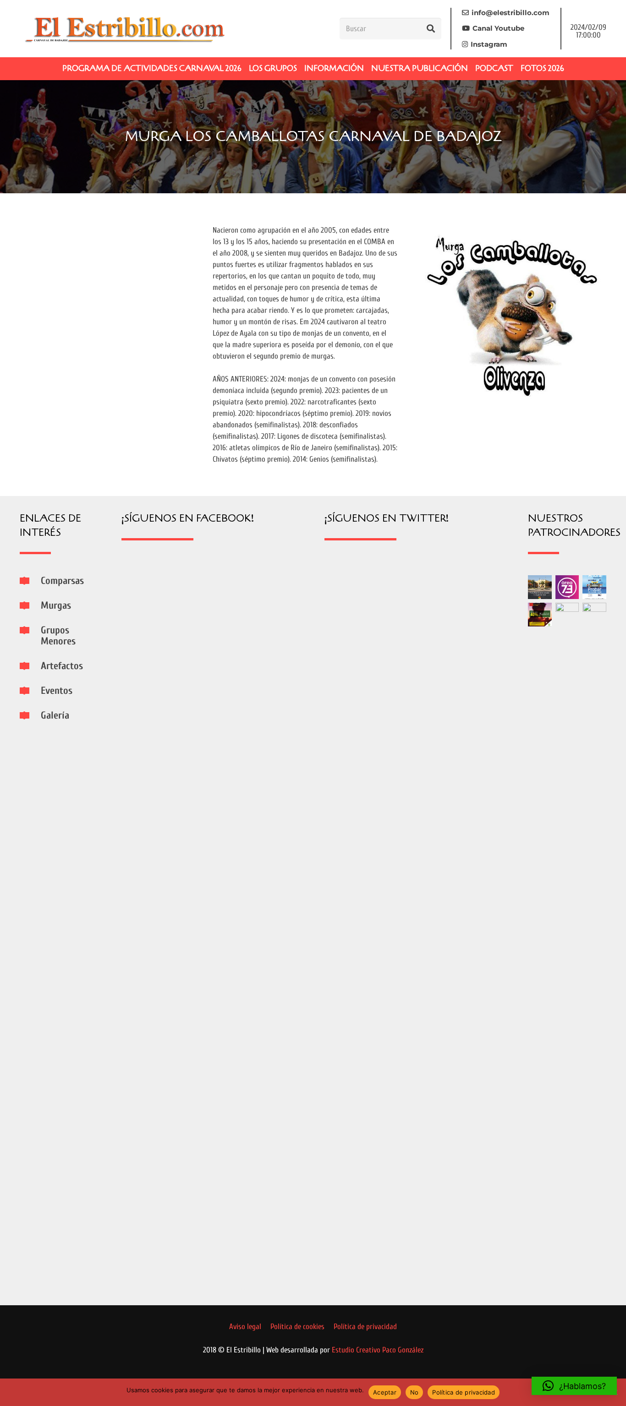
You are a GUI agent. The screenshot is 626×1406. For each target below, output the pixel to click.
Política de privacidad (463, 1392)
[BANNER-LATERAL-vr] (540, 614)
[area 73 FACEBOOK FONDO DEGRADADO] (567, 587)
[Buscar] (431, 28)
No (414, 1392)
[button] (574, 1386)
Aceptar (384, 1392)
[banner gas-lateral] (594, 587)
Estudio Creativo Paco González (377, 1350)
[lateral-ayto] (567, 946)
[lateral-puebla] (540, 587)
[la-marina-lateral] (594, 946)
